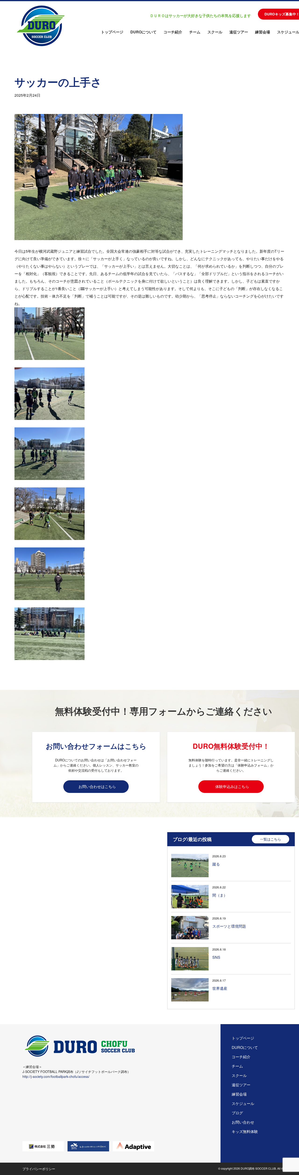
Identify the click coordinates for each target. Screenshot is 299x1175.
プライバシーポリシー (38, 1168)
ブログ (237, 1112)
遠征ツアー (238, 32)
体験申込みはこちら (232, 786)
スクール (214, 32)
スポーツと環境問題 (229, 926)
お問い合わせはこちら (97, 786)
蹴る (216, 864)
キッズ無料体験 (245, 1131)
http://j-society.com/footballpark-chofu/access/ (55, 1076)
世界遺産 (219, 988)
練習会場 (262, 32)
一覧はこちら (270, 839)
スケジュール (243, 1103)
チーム (194, 32)
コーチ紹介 (173, 32)
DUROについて (143, 32)
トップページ (112, 32)
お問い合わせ (243, 1122)
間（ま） (219, 895)
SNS (216, 957)
